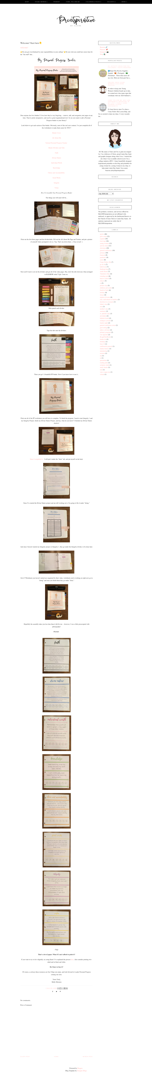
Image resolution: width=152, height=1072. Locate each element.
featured (102, 255)
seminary (103, 311)
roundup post (104, 276)
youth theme (104, 271)
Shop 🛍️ (102, 54)
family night (104, 323)
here (72, 959)
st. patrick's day (105, 313)
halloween (103, 267)
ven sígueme (104, 334)
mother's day (104, 309)
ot (100, 283)
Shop (27, 2)
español (102, 239)
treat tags (103, 241)
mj (101, 356)
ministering (103, 351)
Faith (56, 153)
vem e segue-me (105, 372)
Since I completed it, (37, 459)
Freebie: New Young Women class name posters (116, 84)
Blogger (79, 1068)
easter (101, 260)
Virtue (57, 188)
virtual (102, 374)
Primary (56, 2)
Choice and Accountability (56, 173)
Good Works (57, 178)
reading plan (104, 363)
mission (102, 353)
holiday (102, 292)
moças (102, 295)
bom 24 (102, 344)
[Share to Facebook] (65, 988)
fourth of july (104, 290)
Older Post (25, 1056)
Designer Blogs (82, 1071)
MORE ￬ (124, 2)
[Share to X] (62, 988)
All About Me (56, 138)
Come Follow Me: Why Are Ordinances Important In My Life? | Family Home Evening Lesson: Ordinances (119, 103)
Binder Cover (56, 133)
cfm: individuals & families (108, 299)
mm (101, 306)
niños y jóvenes (105, 330)
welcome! (24, 47)
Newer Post (88, 1056)
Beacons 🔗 (103, 47)
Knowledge (56, 168)
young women (104, 243)
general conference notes (107, 325)
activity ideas (104, 246)
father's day (103, 304)
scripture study (104, 365)
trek (101, 370)
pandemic (103, 257)
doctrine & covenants (106, 302)
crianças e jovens (105, 320)
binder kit (103, 339)
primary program (105, 332)
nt (100, 358)
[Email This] (58, 988)
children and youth (106, 288)
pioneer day (103, 285)
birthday (102, 342)
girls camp (103, 236)
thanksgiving (104, 269)
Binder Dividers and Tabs (57, 148)
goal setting (103, 327)
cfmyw (102, 281)
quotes (102, 234)
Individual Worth (56, 163)
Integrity (56, 183)
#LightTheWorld (105, 337)
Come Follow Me (105, 262)
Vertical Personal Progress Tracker (56, 143)
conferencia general (106, 346)
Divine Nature (56, 158)
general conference (106, 250)
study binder (104, 367)
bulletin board (104, 318)
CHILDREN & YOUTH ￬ (93, 2)
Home (56, 1056)
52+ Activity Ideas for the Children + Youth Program (119, 66)
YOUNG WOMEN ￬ (41, 2)
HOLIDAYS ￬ (111, 2)
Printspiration (76, 20)
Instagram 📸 (104, 52)
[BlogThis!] (60, 988)
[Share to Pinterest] (67, 988)
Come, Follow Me (73, 2)
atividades (103, 316)
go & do (102, 264)
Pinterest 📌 (104, 49)
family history (104, 349)
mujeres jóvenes (105, 297)
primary (102, 253)
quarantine (103, 360)
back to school (104, 278)
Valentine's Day (105, 274)
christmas (103, 248)
